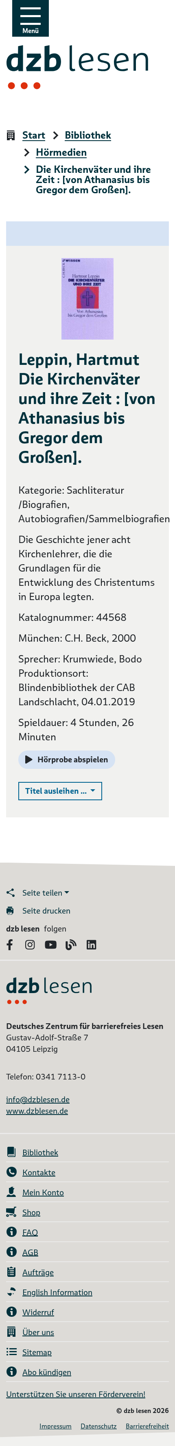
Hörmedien (61, 152)
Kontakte (38, 1172)
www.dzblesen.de (37, 1111)
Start (33, 135)
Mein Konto (43, 1192)
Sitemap (37, 1352)
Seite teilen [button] (42, 892)
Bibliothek (88, 135)
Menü (30, 30)
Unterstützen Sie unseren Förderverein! (75, 1394)
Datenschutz (99, 1426)
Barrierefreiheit (147, 1426)
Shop (31, 1212)
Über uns (38, 1332)
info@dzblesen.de (38, 1099)
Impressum (55, 1426)
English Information (57, 1292)
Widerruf (38, 1312)
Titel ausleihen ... (63, 790)
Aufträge (38, 1272)
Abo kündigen (46, 1372)
